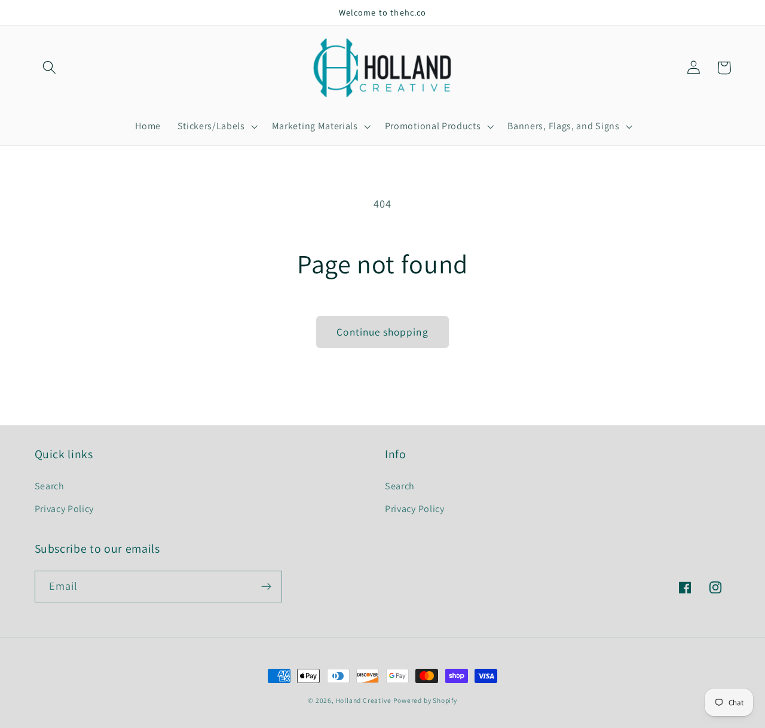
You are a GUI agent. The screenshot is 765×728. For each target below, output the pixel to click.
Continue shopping (382, 332)
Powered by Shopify (425, 700)
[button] (50, 68)
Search (50, 486)
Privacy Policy (64, 508)
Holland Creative (363, 700)
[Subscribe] (266, 587)
